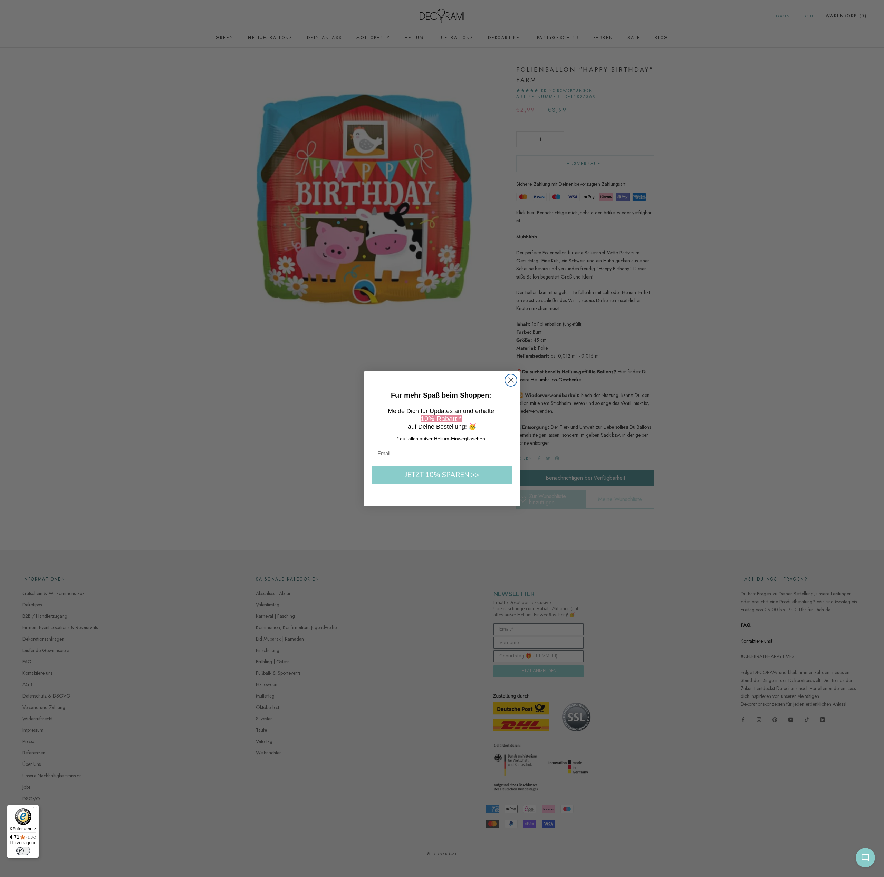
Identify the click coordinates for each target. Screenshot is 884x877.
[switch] (23, 851)
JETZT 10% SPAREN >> (442, 474)
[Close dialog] (511, 380)
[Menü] (35, 809)
